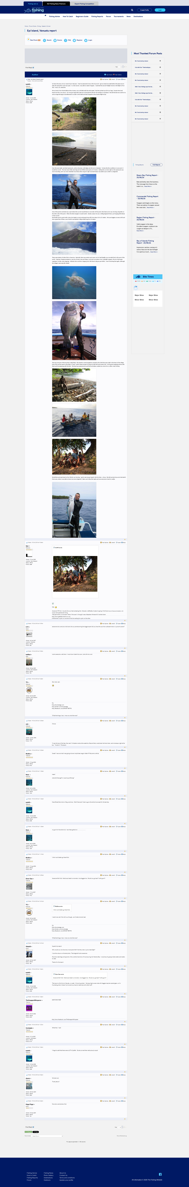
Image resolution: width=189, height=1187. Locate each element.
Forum (108, 16)
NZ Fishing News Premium (56, 4)
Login (160, 10)
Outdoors (47, 1180)
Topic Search (109, 74)
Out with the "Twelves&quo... (143, 67)
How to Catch (31, 1175)
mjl (27, 724)
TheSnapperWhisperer (34, 1000)
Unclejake (29, 1028)
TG (27, 682)
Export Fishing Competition (84, 4)
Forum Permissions (121, 1135)
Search (49, 40)
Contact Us (63, 1175)
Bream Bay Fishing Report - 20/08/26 (147, 176)
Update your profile (66, 1180)
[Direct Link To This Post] (26, 79)
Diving (39, 26)
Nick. (28, 775)
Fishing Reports (97, 16)
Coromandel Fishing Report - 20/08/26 (147, 197)
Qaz (27, 546)
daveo (28, 1078)
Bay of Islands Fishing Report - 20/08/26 (145, 242)
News (129, 16)
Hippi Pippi (30, 1104)
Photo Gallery (48, 1175)
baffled (28, 654)
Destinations (138, 16)
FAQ (69, 40)
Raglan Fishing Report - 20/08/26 (146, 218)
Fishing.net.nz (33, 4)
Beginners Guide (82, 16)
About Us (62, 1173)
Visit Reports (156, 165)
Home (26, 26)
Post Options (105, 79)
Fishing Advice (54, 16)
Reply (124, 79)
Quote (119, 79)
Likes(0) (113, 79)
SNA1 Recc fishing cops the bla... (144, 86)
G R (27, 627)
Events (59, 40)
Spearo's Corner (46, 26)
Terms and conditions (67, 1177)
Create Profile (144, 10)
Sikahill (28, 946)
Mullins (28, 754)
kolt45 (28, 84)
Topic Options (118, 74)
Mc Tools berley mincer (141, 61)
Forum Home (32, 26)
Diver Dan (29, 878)
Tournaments (119, 16)
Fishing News (48, 1173)
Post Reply (29, 67)
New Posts (33, 40)
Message (57, 75)
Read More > (148, 186)
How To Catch (68, 16)
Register (79, 40)
